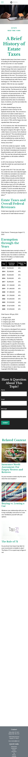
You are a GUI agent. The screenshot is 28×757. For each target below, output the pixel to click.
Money (14, 754)
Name (3, 390)
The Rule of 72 (10, 541)
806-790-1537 (15, 734)
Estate (14, 750)
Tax (14, 753)
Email (3, 399)
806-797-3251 (15, 732)
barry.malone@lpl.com (14, 741)
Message (4, 409)
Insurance (14, 751)
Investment (14, 748)
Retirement (14, 746)
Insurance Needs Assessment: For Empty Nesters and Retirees (12, 468)
